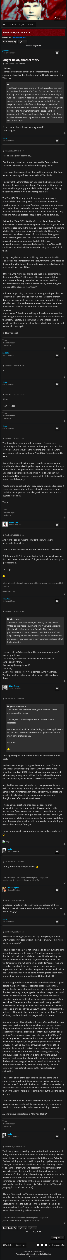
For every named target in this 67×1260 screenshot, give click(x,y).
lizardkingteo (13, 888)
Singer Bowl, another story (17, 32)
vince (4, 138)
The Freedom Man (19, 37)
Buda (9, 849)
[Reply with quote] (57, 53)
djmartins (6, 599)
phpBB (26, 1254)
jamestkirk (13, 522)
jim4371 (5, 51)
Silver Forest (14, 686)
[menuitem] (58, 18)
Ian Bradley (40, 1251)
